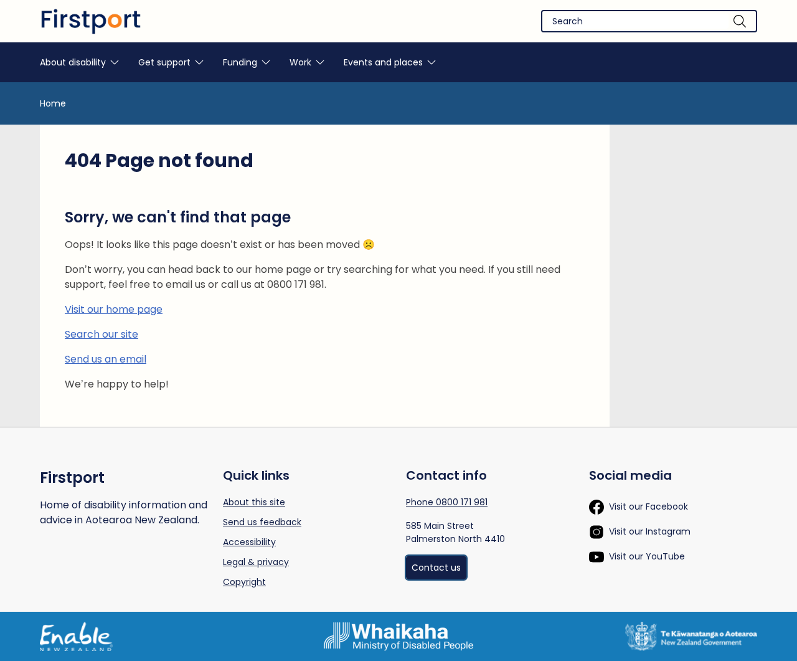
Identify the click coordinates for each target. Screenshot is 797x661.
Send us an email (105, 359)
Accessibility (249, 542)
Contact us (436, 567)
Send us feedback (262, 522)
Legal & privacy (256, 562)
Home (53, 103)
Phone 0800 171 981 (447, 502)
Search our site (101, 334)
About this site (254, 502)
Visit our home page (114, 309)
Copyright (244, 582)
